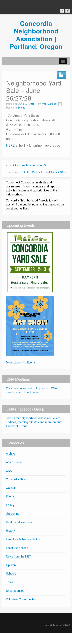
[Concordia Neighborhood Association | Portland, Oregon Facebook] (67, 11)
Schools (11, 573)
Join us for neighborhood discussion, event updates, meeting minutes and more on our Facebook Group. (33, 422)
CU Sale (11, 488)
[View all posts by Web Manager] (60, 104)
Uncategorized (15, 591)
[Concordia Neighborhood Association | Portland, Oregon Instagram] (62, 11)
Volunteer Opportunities (21, 599)
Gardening (12, 513)
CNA (9, 471)
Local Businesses (17, 548)
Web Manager (49, 104)
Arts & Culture (15, 462)
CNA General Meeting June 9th (28, 165)
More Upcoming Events (21, 362)
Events (21, 107)
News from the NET (18, 556)
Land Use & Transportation (23, 539)
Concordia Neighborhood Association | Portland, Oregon (36, 35)
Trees (9, 582)
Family (10, 505)
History (10, 530)
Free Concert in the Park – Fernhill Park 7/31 (35, 172)
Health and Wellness (19, 522)
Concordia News (16, 479)
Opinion (11, 565)
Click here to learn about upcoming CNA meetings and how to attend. (31, 390)
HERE (10, 145)
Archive (10, 453)
